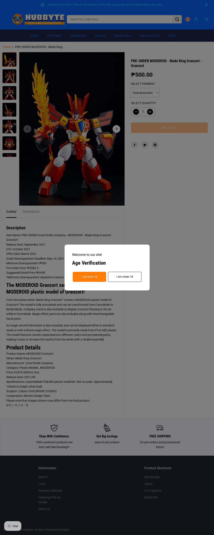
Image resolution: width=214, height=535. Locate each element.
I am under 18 (124, 276)
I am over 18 (89, 276)
